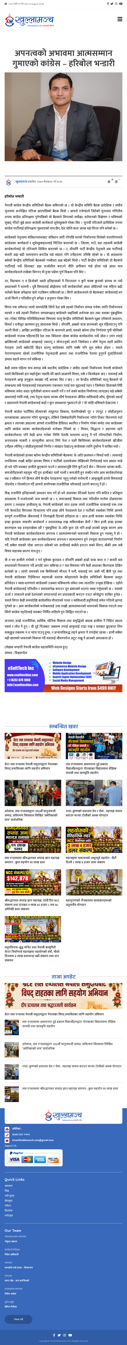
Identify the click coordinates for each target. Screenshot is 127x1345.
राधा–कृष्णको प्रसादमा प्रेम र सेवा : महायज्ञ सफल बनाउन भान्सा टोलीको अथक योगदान (94, 813)
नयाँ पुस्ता (9, 1196)
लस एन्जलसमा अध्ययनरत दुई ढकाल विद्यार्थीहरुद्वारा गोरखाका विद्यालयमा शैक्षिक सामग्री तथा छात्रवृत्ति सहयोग (91, 769)
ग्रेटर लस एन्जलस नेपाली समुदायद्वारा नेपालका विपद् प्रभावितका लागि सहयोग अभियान (31, 766)
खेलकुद (9, 1201)
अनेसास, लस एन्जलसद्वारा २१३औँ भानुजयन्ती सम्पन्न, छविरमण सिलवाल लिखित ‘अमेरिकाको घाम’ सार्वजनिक (31, 815)
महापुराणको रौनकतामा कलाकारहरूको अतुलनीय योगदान (89, 903)
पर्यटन (8, 1206)
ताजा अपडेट (64, 976)
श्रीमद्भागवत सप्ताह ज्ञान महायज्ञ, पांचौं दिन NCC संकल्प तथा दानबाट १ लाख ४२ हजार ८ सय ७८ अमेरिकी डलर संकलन (32, 905)
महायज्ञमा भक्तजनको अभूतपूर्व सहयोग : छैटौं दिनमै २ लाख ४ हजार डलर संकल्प (91, 860)
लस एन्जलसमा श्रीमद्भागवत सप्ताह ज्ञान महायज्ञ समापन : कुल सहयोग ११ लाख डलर (32, 860)
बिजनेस (8, 1211)
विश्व (7, 1191)
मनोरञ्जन (9, 1216)
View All (18, 1319)
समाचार (9, 1186)
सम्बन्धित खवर (63, 726)
